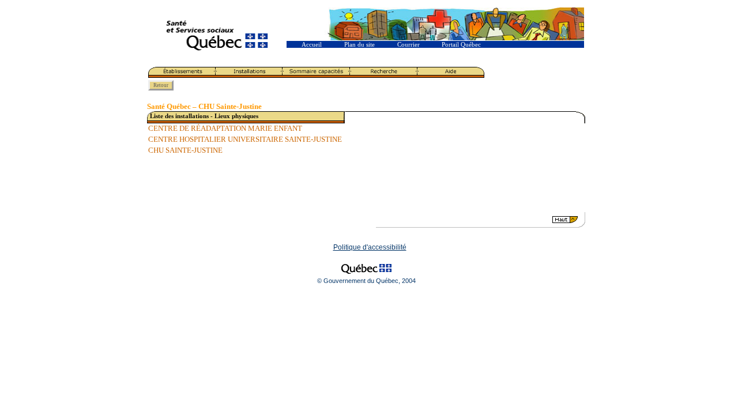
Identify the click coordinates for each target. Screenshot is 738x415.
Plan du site (359, 44)
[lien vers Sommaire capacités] (316, 75)
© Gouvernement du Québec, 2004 (366, 280)
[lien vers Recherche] (383, 75)
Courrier (408, 44)
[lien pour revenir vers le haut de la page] (470, 225)
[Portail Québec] (366, 275)
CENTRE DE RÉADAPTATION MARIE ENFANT (225, 128)
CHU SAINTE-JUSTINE (185, 150)
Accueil (312, 44)
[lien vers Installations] (249, 75)
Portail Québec (461, 44)
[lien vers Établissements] (182, 75)
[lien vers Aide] (450, 75)
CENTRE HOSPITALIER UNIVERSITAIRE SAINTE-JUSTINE (245, 139)
